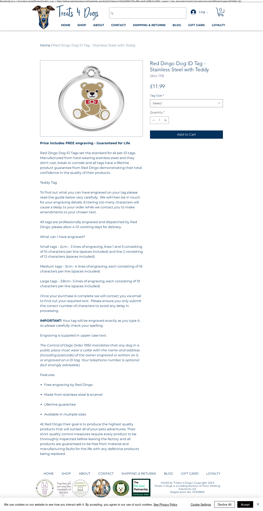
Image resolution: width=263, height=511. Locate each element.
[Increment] (165, 120)
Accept (245, 504)
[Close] (258, 504)
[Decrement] (153, 120)
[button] (221, 12)
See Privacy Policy (165, 504)
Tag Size (157, 95)
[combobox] (186, 103)
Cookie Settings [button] (201, 504)
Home (45, 45)
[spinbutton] (159, 120)
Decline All (224, 504)
